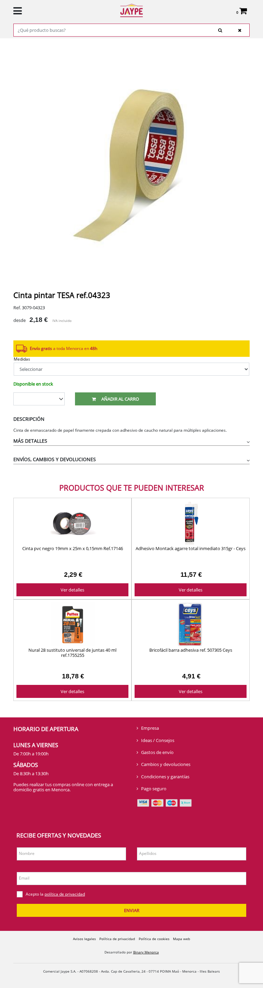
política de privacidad (65, 894)
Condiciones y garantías (165, 777)
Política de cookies (154, 938)
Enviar (131, 910)
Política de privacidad (117, 938)
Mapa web (181, 938)
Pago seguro (153, 788)
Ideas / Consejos (157, 740)
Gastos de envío (157, 752)
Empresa (150, 728)
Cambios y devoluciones (165, 764)
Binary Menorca (146, 952)
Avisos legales (84, 938)
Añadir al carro (120, 399)
